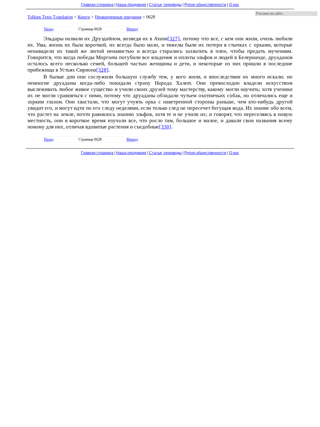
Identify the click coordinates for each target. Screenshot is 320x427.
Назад (48, 29)
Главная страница (97, 5)
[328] (102, 70)
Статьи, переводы (165, 5)
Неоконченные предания (118, 17)
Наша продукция (131, 5)
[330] (165, 127)
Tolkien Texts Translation (50, 17)
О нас (234, 5)
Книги (84, 17)
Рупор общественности (205, 5)
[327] (174, 39)
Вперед (132, 29)
